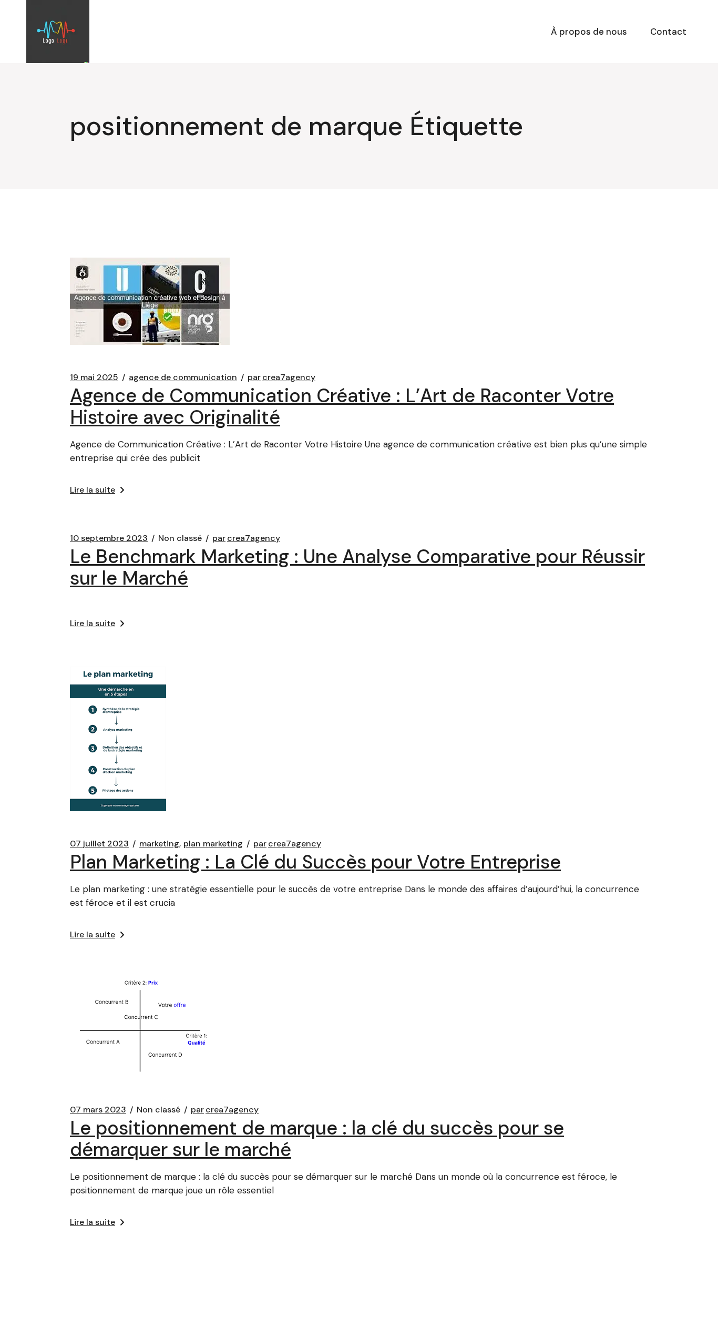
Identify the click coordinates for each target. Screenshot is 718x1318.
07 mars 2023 (98, 1110)
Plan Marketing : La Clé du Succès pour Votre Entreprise (315, 862)
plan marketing (213, 844)
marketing (159, 844)
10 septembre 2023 (109, 538)
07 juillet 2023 (99, 844)
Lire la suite (92, 489)
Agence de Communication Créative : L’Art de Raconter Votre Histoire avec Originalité (342, 406)
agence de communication (183, 377)
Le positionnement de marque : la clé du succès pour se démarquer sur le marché (317, 1139)
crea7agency (281, 377)
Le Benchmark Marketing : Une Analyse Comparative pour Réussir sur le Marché (357, 567)
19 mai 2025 (94, 377)
